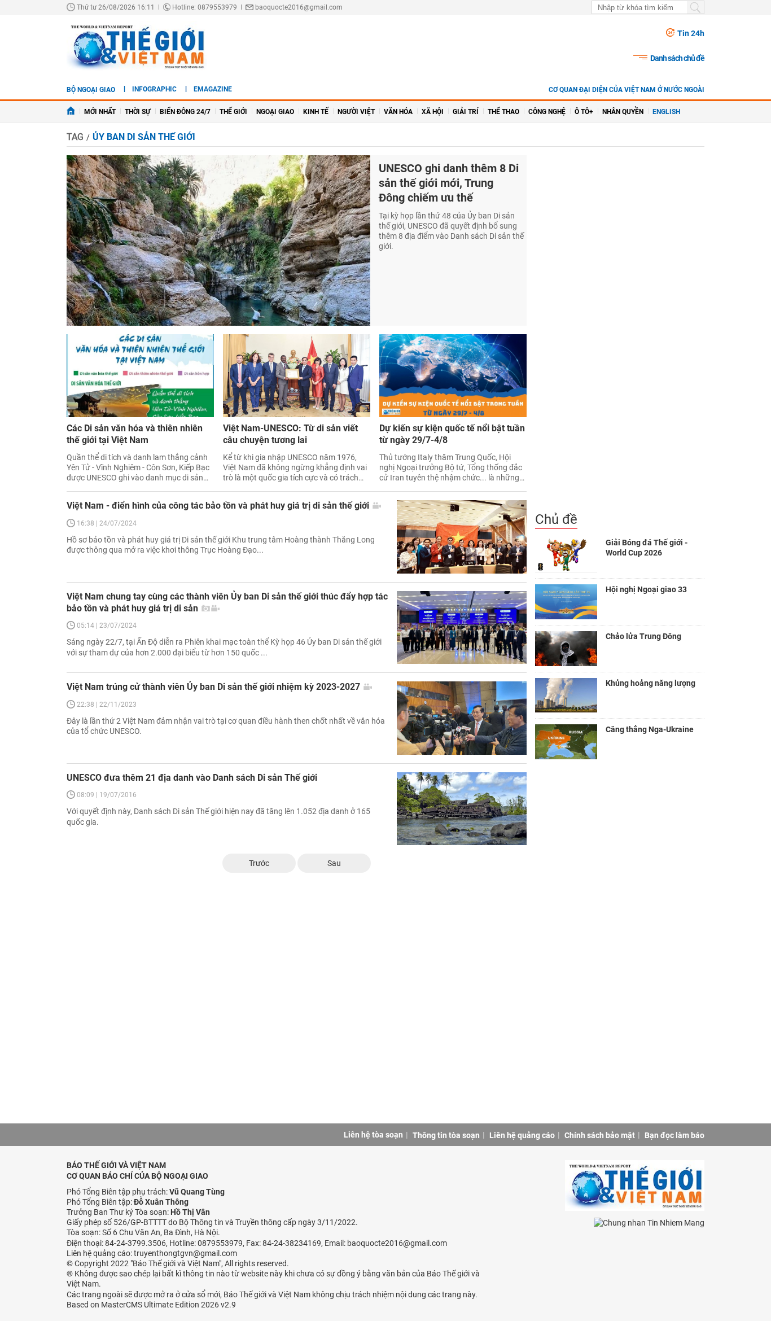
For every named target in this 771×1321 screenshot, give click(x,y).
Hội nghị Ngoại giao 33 (646, 589)
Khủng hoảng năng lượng (650, 683)
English (666, 112)
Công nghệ (547, 112)
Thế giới (233, 112)
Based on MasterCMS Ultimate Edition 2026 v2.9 (151, 1304)
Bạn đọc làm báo (674, 1135)
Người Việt (356, 112)
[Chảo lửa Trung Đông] (566, 648)
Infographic (154, 89)
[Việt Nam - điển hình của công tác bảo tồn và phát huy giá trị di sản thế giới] (462, 536)
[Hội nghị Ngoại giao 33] (566, 601)
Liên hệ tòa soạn (373, 1134)
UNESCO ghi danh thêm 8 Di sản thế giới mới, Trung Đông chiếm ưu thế (449, 182)
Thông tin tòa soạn (446, 1135)
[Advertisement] (619, 333)
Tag (75, 137)
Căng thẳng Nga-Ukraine (650, 729)
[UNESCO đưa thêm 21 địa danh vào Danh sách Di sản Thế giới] (462, 808)
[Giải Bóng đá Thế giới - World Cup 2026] (566, 554)
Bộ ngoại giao (91, 90)
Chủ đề (556, 519)
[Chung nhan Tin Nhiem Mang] (649, 1222)
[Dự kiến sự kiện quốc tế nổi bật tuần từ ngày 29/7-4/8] (453, 375)
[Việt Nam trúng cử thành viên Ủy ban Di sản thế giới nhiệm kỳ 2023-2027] (462, 717)
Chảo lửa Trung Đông (643, 636)
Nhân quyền (622, 112)
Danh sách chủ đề (677, 58)
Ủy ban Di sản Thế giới (144, 137)
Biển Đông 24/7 (185, 112)
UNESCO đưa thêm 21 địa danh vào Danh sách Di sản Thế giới (192, 777)
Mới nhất (100, 112)
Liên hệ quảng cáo (522, 1135)
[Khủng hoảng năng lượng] (566, 695)
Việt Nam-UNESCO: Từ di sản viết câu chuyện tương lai (290, 434)
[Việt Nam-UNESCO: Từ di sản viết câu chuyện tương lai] (296, 375)
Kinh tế (315, 112)
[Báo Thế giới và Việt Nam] (137, 46)
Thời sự (138, 112)
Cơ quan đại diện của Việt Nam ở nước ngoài (626, 90)
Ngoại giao (275, 112)
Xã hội (433, 112)
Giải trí (466, 112)
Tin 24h (690, 33)
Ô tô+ (584, 112)
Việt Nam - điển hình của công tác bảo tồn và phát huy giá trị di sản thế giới (219, 505)
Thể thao (503, 112)
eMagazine (213, 89)
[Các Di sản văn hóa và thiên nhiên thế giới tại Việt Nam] (140, 375)
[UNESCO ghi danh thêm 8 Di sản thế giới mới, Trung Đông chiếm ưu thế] (218, 240)
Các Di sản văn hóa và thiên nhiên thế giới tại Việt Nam (135, 434)
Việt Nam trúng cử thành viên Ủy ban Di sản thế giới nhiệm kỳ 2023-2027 (214, 686)
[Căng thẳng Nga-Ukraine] (566, 741)
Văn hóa (398, 112)
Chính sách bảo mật (599, 1135)
